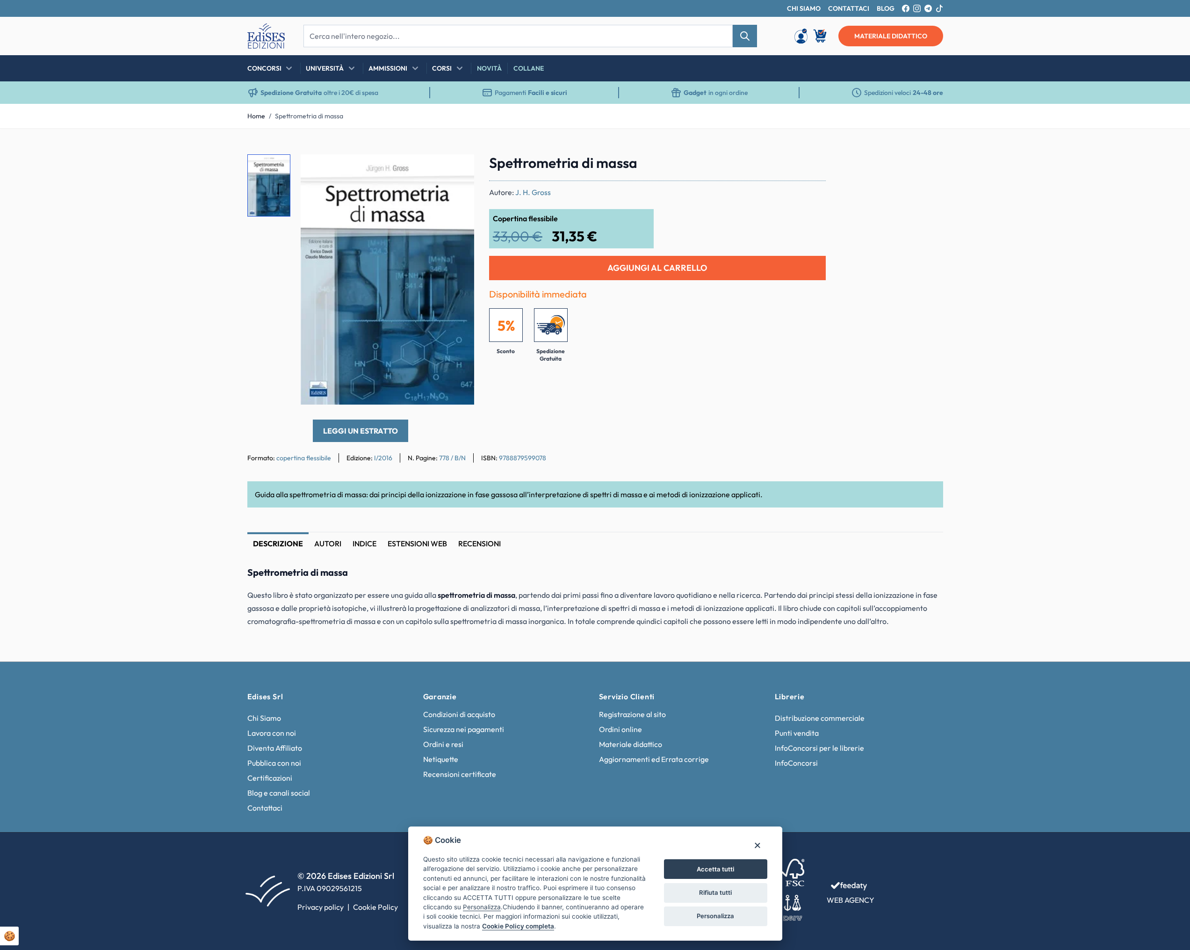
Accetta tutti (715, 869)
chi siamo (804, 8)
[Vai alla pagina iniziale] (266, 36)
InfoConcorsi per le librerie (819, 748)
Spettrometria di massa (309, 116)
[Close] (757, 845)
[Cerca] (745, 36)
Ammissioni (387, 68)
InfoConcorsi (796, 763)
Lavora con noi (271, 733)
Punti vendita (797, 733)
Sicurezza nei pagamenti (463, 729)
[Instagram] (917, 8)
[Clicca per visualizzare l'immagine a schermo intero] (387, 279)
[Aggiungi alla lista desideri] (459, 169)
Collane (528, 68)
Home (256, 116)
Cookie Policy (375, 907)
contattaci (848, 8)
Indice (364, 543)
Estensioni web (417, 543)
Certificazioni (269, 778)
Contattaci (264, 807)
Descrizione (278, 543)
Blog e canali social (278, 793)
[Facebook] (905, 8)
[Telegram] (928, 8)
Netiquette (440, 759)
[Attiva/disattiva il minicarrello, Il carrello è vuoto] (820, 36)
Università (325, 68)
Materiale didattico (630, 744)
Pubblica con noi (274, 763)
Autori (327, 543)
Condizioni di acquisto (459, 714)
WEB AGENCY (850, 900)
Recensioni (479, 543)
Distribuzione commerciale (820, 718)
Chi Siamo (264, 718)
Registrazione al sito (632, 714)
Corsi (442, 68)
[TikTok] (939, 8)
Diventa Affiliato (274, 748)
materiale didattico (890, 36)
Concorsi (264, 68)
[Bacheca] (801, 36)
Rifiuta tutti (715, 892)
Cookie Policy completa (518, 926)
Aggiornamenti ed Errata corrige (654, 759)
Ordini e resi (443, 744)
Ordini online (620, 729)
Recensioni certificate (459, 774)
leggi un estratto (360, 430)
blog (885, 8)
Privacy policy (320, 907)
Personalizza (715, 916)
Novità (489, 68)
